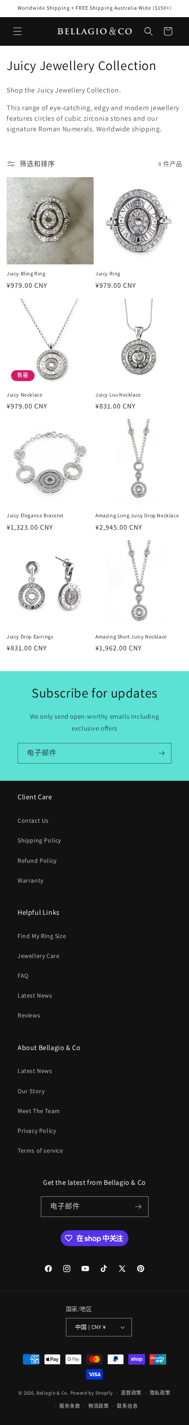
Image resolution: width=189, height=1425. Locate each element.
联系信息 (127, 1406)
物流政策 (98, 1406)
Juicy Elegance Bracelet (35, 515)
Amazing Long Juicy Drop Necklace (137, 515)
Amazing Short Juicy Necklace (131, 636)
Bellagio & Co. (52, 1393)
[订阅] (161, 753)
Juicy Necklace (24, 394)
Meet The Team (39, 1111)
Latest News (35, 995)
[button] (17, 31)
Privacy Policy (37, 1131)
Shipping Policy (39, 840)
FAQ (23, 976)
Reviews (29, 1015)
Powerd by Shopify (91, 1393)
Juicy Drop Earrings (30, 636)
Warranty (31, 880)
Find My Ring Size (42, 936)
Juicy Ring (107, 273)
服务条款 (69, 1406)
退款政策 (131, 1393)
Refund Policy (37, 861)
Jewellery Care (38, 956)
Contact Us (33, 820)
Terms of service (40, 1150)
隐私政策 (160, 1393)
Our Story (31, 1091)
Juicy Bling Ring (26, 273)
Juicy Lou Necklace (118, 394)
